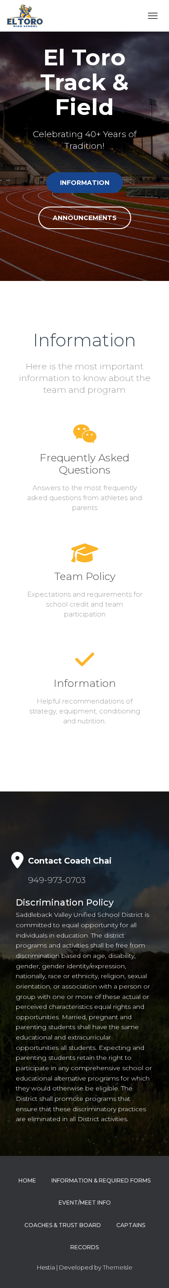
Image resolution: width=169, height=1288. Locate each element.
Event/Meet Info (85, 1202)
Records (84, 1247)
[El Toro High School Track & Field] (28, 16)
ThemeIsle (117, 1267)
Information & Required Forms (101, 1180)
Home (27, 1180)
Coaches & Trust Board (62, 1225)
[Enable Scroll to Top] (151, 1270)
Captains (130, 1225)
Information (85, 183)
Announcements (85, 218)
